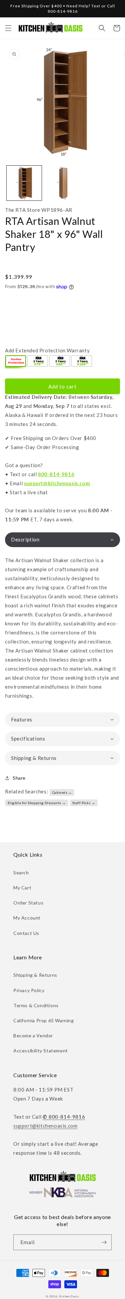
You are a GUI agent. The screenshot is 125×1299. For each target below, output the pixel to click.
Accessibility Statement (40, 1050)
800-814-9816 (56, 474)
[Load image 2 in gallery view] (62, 183)
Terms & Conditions (36, 1005)
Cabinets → (62, 792)
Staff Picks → (83, 803)
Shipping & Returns (35, 975)
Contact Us (26, 933)
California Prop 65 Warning (43, 1020)
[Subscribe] (104, 1242)
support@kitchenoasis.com (57, 483)
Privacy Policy (28, 990)
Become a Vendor (33, 1035)
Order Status (28, 902)
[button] (8, 28)
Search (21, 872)
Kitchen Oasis (69, 1296)
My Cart (22, 887)
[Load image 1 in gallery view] (24, 183)
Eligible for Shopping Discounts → (37, 803)
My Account (27, 918)
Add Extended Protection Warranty (47, 350)
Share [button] (19, 778)
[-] (16, 361)
